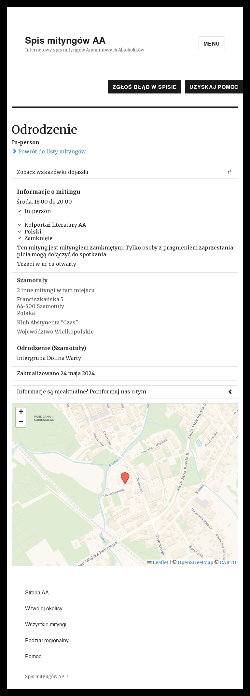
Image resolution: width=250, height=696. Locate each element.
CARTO (228, 562)
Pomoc (33, 656)
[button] (123, 474)
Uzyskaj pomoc (214, 87)
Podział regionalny (47, 640)
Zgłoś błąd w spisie (144, 87)
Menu (211, 43)
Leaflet (160, 562)
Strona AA (37, 592)
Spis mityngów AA (65, 40)
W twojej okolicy (43, 608)
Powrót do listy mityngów (51, 151)
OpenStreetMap (195, 562)
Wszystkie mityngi (45, 624)
